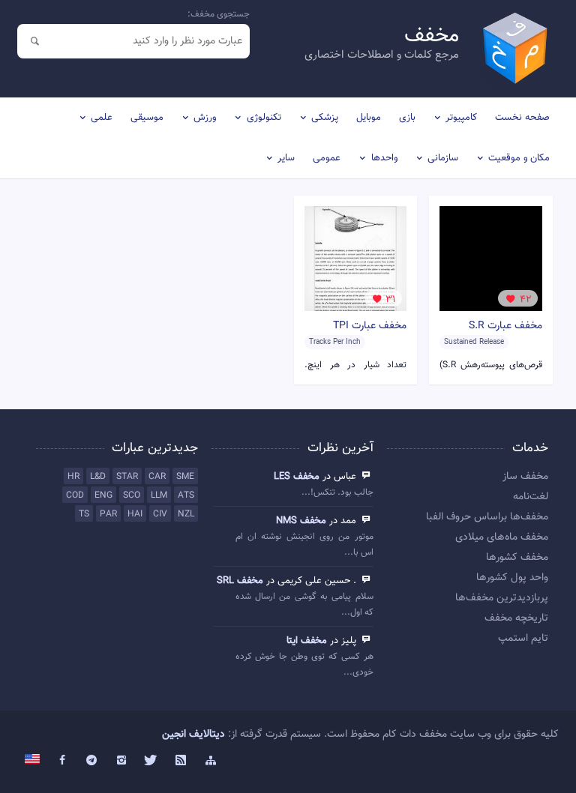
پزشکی (324, 117)
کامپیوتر (461, 117)
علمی (101, 117)
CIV (160, 514)
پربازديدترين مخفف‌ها (501, 598)
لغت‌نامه (530, 497)
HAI (135, 514)
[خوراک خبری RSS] (181, 761)
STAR (127, 476)
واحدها (384, 158)
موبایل (368, 117)
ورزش (205, 117)
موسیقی (147, 117)
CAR (157, 476)
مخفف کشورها (517, 557)
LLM (159, 495)
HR (74, 476)
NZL (186, 514)
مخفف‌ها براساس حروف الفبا (487, 517)
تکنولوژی (264, 117)
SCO (131, 495)
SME (185, 476)
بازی (407, 117)
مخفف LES (297, 476)
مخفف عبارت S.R (505, 326)
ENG (103, 495)
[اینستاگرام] (121, 761)
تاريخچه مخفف (516, 618)
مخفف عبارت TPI (369, 326)
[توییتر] (151, 761)
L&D (98, 476)
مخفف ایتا (306, 640)
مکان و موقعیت (519, 158)
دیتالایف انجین (193, 734)
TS (84, 514)
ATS (186, 495)
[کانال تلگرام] (92, 761)
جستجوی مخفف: (219, 14)
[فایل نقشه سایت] (211, 761)
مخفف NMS (301, 520)
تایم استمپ (523, 638)
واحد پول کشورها (512, 578)
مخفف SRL (240, 580)
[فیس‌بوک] (62, 761)
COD (75, 495)
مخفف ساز (525, 476)
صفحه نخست (522, 117)
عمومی (326, 158)
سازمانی (443, 158)
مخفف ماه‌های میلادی (501, 537)
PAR (108, 514)
